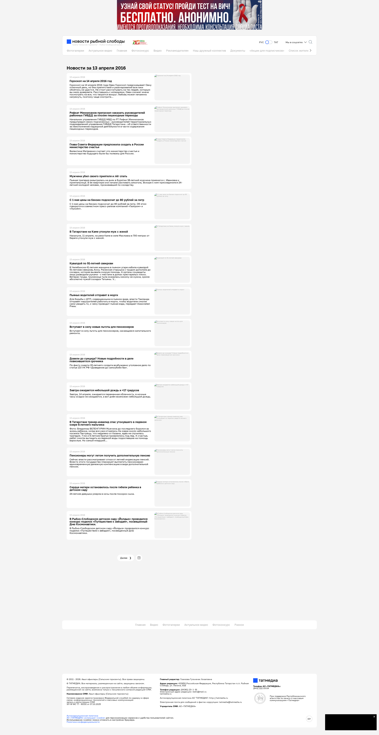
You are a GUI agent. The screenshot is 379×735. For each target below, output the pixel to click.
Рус (261, 42)
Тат (276, 42)
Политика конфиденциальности (83, 722)
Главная (122, 50)
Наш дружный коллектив (209, 50)
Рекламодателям (177, 50)
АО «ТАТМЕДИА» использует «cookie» (86, 717)
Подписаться (349, 726)
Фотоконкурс (140, 50)
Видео (158, 50)
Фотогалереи (75, 50)
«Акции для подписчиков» (267, 50)
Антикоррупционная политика (82, 715)
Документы (237, 50)
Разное (239, 624)
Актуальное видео (100, 50)
